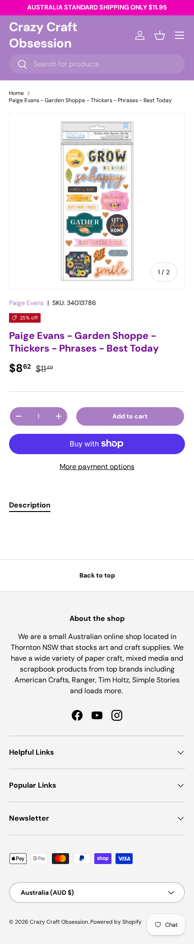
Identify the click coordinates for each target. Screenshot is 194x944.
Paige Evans (26, 303)
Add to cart (130, 416)
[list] (97, 201)
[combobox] (97, 64)
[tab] (30, 505)
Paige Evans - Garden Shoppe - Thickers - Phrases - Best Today (90, 100)
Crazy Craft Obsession (59, 921)
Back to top (97, 575)
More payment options (97, 466)
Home (16, 93)
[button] (160, 35)
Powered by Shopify (116, 921)
